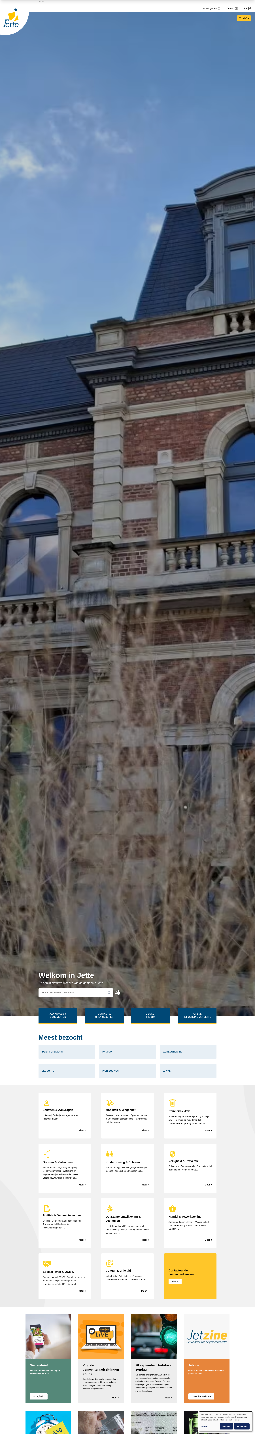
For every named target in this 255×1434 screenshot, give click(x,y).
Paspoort (108, 1052)
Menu (246, 18)
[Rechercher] (109, 992)
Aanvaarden (242, 1426)
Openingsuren (210, 8)
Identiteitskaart (52, 1052)
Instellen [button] (204, 1426)
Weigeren (226, 1426)
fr (245, 8)
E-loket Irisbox (151, 1015)
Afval (167, 1071)
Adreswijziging (173, 1052)
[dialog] (225, 1421)
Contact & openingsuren (104, 1015)
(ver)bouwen (110, 1071)
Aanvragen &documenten (58, 1015)
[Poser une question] (117, 992)
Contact (230, 8)
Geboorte (48, 1071)
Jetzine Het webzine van (197, 1015)
